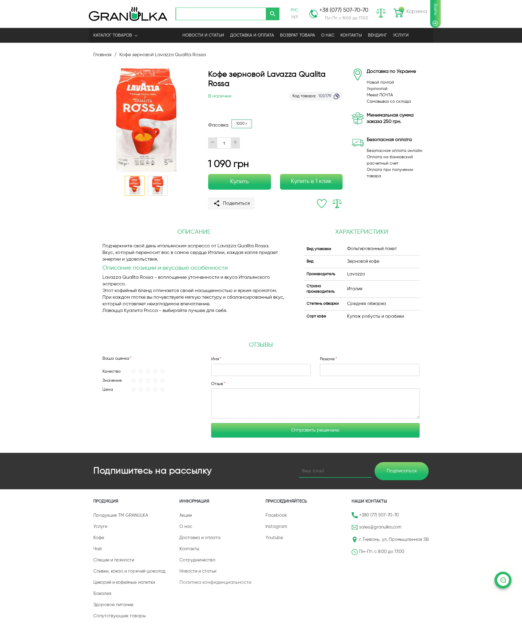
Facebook (276, 515)
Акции (185, 515)
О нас (185, 526)
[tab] (261, 345)
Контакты (189, 549)
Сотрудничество (197, 560)
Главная (102, 55)
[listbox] (243, 125)
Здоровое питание (113, 604)
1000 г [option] (241, 124)
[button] (158, 186)
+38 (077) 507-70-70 (343, 10)
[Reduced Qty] (212, 143)
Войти (435, 9)
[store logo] (128, 14)
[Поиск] (272, 14)
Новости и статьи (197, 571)
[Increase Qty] (235, 143)
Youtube (274, 537)
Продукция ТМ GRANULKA (120, 515)
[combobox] (221, 14)
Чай (97, 549)
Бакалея (102, 593)
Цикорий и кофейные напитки (124, 582)
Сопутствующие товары (119, 616)
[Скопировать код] (337, 96)
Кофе (98, 537)
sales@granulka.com (380, 527)
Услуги (401, 35)
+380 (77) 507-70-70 (379, 515)
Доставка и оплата (200, 537)
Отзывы (261, 345)
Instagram (276, 526)
